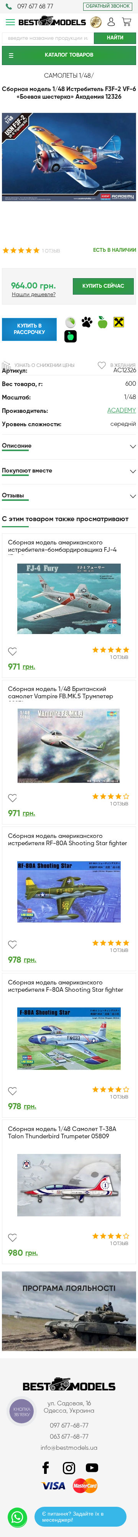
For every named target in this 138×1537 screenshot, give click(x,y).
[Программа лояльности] (69, 1349)
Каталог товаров (69, 55)
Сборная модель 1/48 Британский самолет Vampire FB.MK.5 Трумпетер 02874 (60, 696)
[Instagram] (69, 1468)
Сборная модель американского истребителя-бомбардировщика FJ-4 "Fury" (62, 550)
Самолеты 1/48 (67, 76)
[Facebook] (46, 1468)
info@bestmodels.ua (69, 1448)
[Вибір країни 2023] (96, 26)
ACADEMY (121, 411)
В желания (122, 365)
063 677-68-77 (69, 1437)
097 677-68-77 (69, 1426)
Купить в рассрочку (29, 329)
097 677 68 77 (35, 7)
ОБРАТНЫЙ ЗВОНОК (108, 6)
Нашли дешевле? (34, 294)
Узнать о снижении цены (44, 365)
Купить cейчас (103, 286)
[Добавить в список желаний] (12, 651)
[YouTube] (92, 1468)
